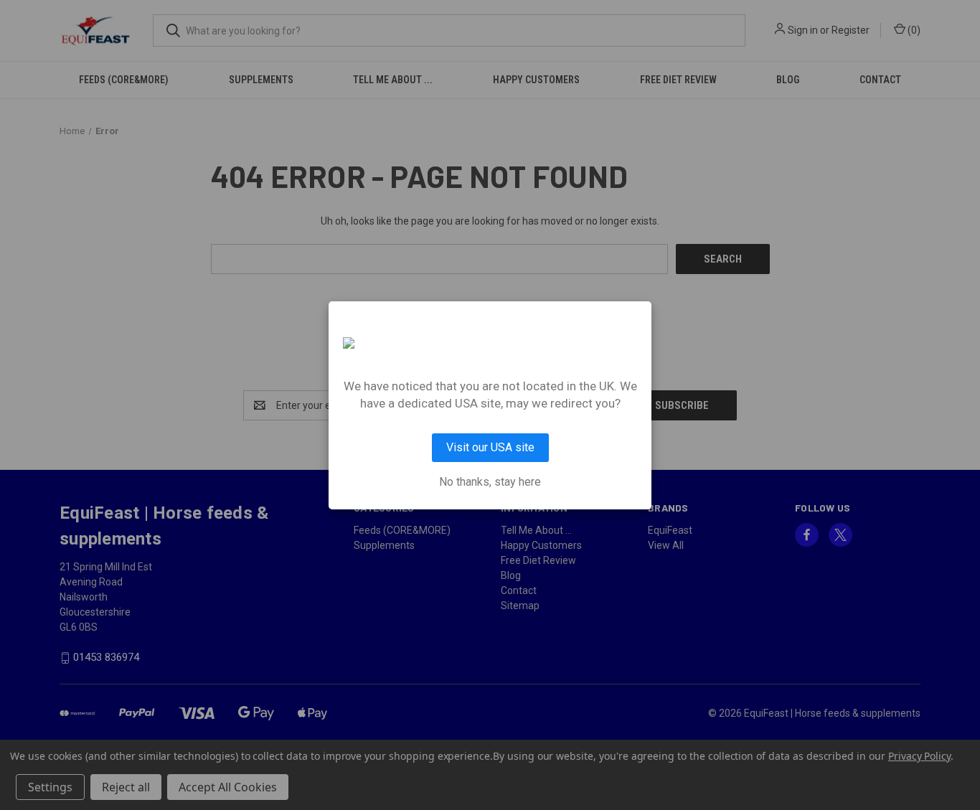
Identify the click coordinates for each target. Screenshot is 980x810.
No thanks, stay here (490, 482)
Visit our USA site (490, 447)
